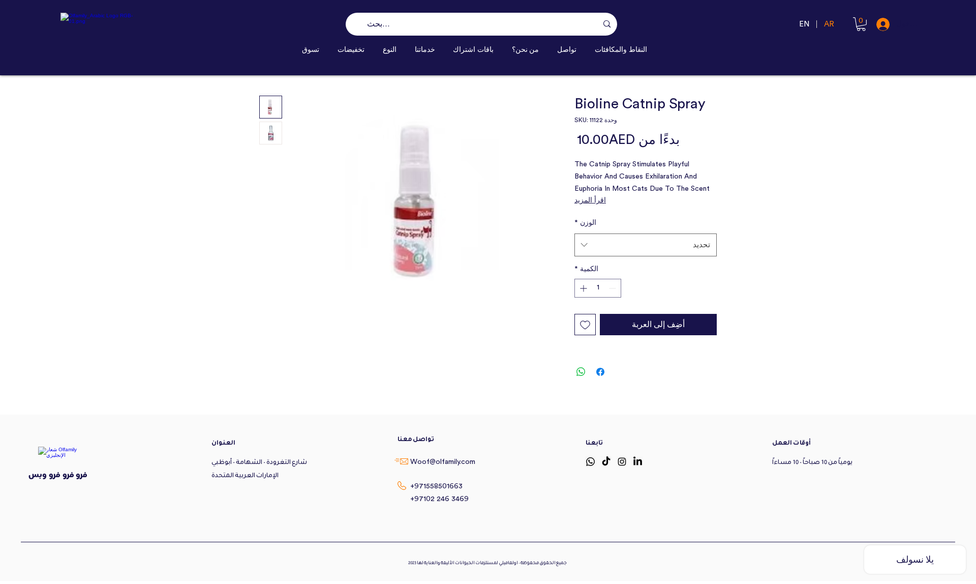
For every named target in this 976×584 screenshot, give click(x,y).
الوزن (585, 222)
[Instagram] (622, 461)
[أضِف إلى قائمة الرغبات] (585, 324)
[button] (390, 49)
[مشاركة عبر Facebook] (600, 372)
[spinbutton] (598, 288)
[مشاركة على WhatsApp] (581, 372)
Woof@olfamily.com (442, 461)
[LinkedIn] (637, 461)
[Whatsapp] (590, 461)
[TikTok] (606, 461)
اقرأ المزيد (590, 200)
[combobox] (645, 244)
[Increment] (582, 288)
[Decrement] (613, 288)
